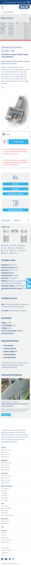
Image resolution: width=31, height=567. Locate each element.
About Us (3, 533)
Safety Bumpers (4, 26)
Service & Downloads (6, 486)
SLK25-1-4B (26, 30)
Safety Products (5, 456)
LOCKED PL (10, 23)
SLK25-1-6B (26, 31)
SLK (17, 23)
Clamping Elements (2, 28)
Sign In (24, 2)
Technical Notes (18, 220)
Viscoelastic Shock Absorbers (3, 32)
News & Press (4, 518)
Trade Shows (4, 523)
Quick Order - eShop (6, 508)
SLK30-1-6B (26, 35)
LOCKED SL (10, 26)
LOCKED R (10, 35)
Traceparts (15, 189)
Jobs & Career (4, 537)
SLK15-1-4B (26, 23)
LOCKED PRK (11, 33)
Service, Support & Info (7, 515)
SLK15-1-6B (26, 25)
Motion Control (5, 452)
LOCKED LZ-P (11, 30)
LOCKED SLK (11, 28)
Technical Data (6, 220)
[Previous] (24, 220)
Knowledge (4, 495)
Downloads (9, 2)
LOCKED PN (10, 31)
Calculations (4, 473)
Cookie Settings (5, 548)
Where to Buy (19, 2)
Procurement (4, 513)
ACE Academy (4, 497)
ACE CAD (16, 184)
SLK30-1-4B (26, 33)
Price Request (4, 510)
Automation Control (6, 450)
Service (5, 2)
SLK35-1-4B (26, 37)
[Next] (28, 220)
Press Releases (5, 521)
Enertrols (3, 535)
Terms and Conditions (7, 550)
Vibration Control (5, 454)
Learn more (6, 414)
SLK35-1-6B (26, 38)
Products (3, 447)
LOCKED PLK (11, 25)
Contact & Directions (6, 539)
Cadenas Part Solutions (15, 194)
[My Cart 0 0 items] (28, 2)
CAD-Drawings (5, 488)
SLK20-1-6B (26, 28)
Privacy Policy (4, 552)
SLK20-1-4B (26, 26)
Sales (2, 503)
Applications (4, 460)
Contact (14, 2)
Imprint (3, 555)
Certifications (4, 500)
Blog (2, 527)
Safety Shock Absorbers (3, 24)
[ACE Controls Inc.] (24, 7)
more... (3, 87)
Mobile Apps (4, 493)
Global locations (5, 542)
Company (3, 530)
